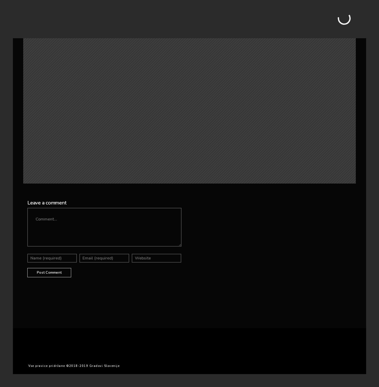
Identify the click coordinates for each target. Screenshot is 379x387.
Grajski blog (52, 34)
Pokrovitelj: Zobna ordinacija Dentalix (158, 34)
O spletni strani (82, 34)
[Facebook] (322, 16)
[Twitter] (331, 16)
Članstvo (110, 34)
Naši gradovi (24, 34)
